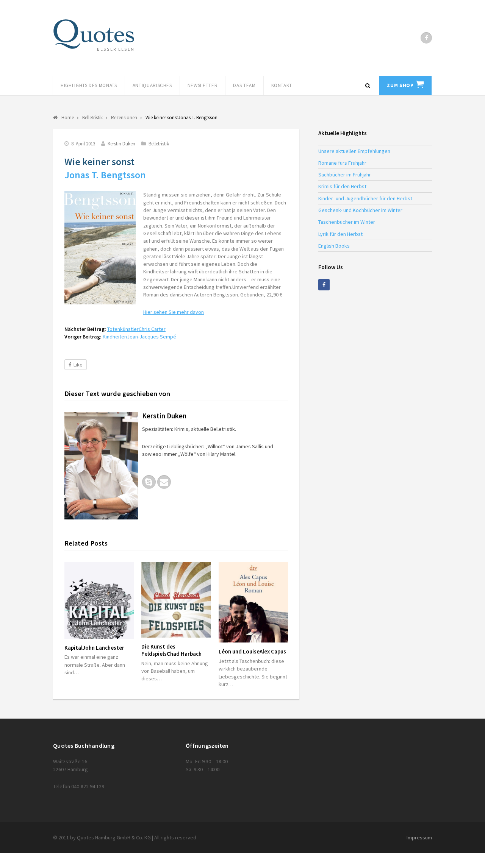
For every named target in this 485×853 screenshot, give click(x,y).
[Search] (367, 85)
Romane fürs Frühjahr (342, 162)
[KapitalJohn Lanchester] (99, 600)
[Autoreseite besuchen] (101, 465)
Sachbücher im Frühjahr (344, 174)
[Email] (164, 482)
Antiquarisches (152, 85)
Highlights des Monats (89, 85)
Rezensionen (124, 117)
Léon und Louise (252, 651)
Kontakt (282, 85)
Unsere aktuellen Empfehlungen (354, 151)
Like (78, 364)
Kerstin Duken (121, 143)
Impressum (419, 837)
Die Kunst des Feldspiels (171, 650)
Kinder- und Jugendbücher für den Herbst (365, 198)
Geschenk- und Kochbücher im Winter (360, 210)
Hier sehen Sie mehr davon (173, 312)
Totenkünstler (136, 329)
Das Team (244, 85)
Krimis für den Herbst (342, 186)
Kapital (94, 647)
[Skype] (149, 482)
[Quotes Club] (94, 34)
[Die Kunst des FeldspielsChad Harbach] (176, 600)
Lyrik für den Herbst (340, 234)
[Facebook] (426, 38)
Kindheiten (139, 336)
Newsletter (203, 85)
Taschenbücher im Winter (346, 221)
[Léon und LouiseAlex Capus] (253, 602)
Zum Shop (400, 85)
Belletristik (159, 143)
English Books (334, 245)
